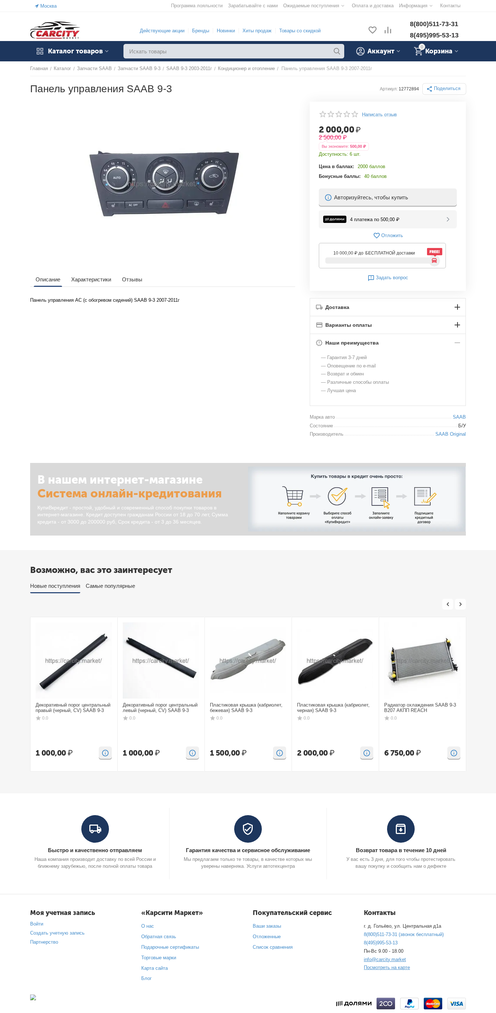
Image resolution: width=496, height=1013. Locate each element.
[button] (444, 89)
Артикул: (389, 88)
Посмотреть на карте (387, 967)
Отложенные (267, 936)
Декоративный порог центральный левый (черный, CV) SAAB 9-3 (160, 707)
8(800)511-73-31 (434, 24)
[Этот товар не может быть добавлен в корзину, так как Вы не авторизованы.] (105, 753)
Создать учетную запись (57, 933)
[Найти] (337, 51)
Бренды (200, 30)
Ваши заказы (267, 926)
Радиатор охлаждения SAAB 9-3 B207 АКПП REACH (420, 707)
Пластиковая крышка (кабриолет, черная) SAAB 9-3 (333, 707)
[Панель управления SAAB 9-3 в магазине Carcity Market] (162, 183)
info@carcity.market (385, 959)
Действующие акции (162, 30)
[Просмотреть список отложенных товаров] (372, 30)
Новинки (226, 30)
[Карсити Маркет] (55, 30)
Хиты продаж (257, 30)
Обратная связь (158, 936)
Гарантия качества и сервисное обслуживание (248, 850)
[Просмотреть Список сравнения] (388, 30)
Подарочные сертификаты (170, 947)
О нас (147, 926)
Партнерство (44, 942)
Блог (146, 978)
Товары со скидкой (300, 30)
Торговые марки (158, 957)
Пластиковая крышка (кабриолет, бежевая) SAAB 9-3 (246, 707)
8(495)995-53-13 (434, 35)
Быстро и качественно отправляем (95, 850)
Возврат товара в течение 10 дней (401, 850)
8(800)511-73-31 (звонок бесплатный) (404, 934)
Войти (36, 924)
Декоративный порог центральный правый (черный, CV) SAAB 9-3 (73, 707)
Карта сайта (154, 968)
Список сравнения (273, 947)
